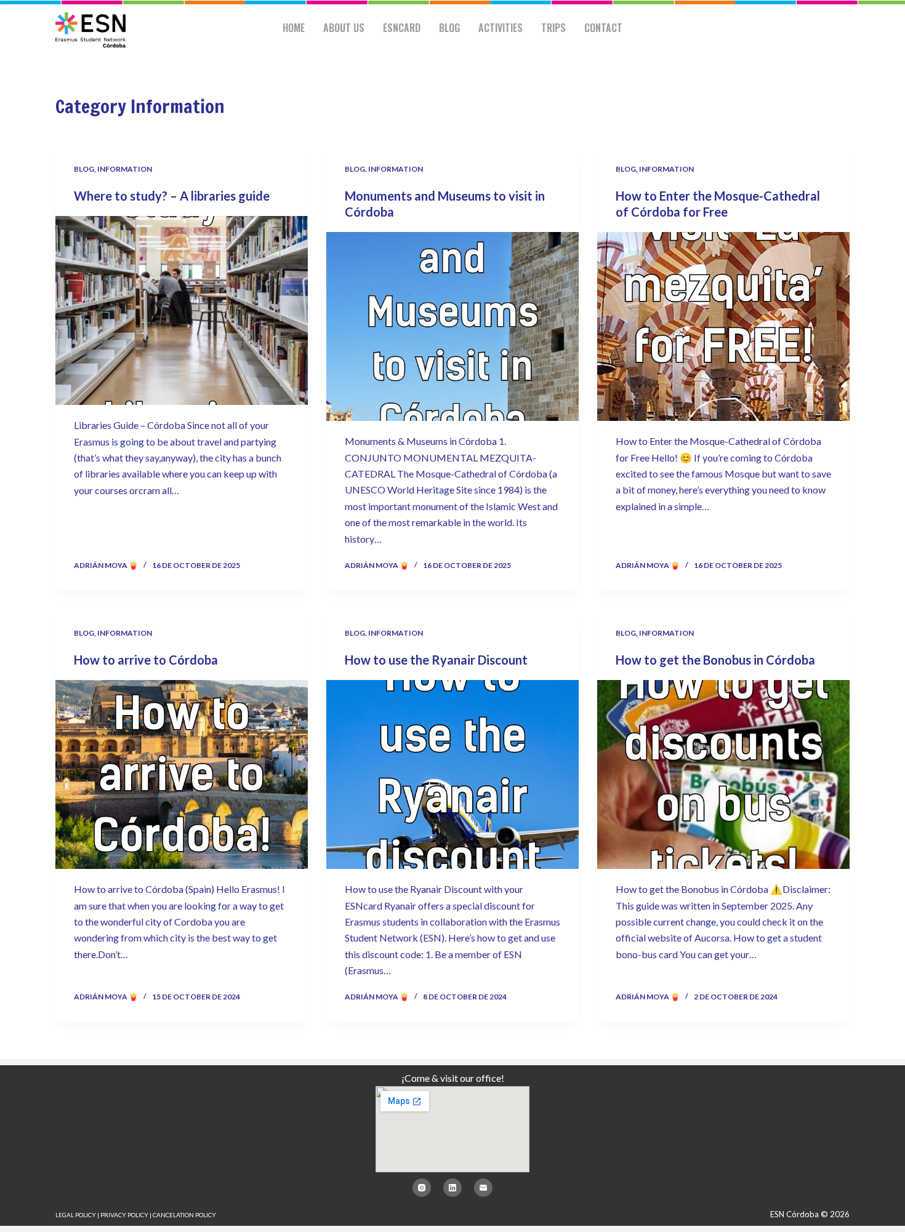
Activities (500, 27)
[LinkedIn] (452, 1187)
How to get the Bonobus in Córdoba (715, 659)
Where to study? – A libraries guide (172, 195)
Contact (603, 27)
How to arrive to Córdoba (146, 659)
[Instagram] (421, 1187)
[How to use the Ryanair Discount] (452, 775)
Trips (553, 27)
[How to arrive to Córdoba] (181, 775)
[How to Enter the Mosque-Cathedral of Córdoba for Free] (723, 327)
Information (124, 169)
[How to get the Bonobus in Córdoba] (723, 775)
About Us (343, 27)
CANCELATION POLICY (184, 1214)
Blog (449, 27)
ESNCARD (401, 27)
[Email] (483, 1187)
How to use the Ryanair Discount (436, 659)
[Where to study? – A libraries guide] (181, 311)
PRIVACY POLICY (124, 1214)
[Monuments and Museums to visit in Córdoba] (452, 327)
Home (294, 27)
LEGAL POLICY (75, 1214)
